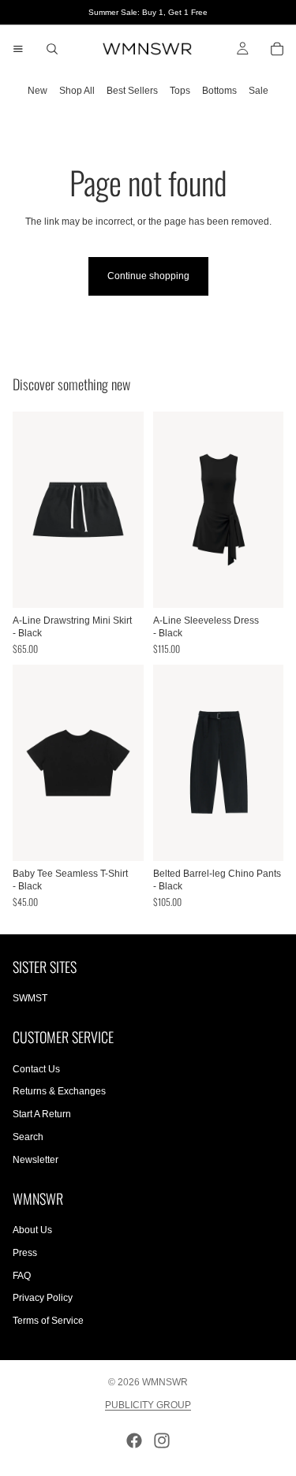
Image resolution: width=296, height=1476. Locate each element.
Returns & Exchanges (59, 1091)
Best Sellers (132, 90)
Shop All (77, 90)
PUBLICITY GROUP (148, 1405)
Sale (258, 90)
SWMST (30, 998)
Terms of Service (48, 1320)
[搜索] (52, 49)
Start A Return (42, 1114)
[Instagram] (161, 1440)
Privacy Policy (43, 1297)
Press (25, 1252)
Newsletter (35, 1159)
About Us (32, 1230)
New (37, 90)
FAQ (22, 1275)
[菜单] (18, 49)
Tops (180, 90)
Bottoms (219, 90)
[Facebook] (134, 1440)
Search (28, 1136)
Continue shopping (148, 275)
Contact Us (36, 1069)
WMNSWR (165, 1382)
